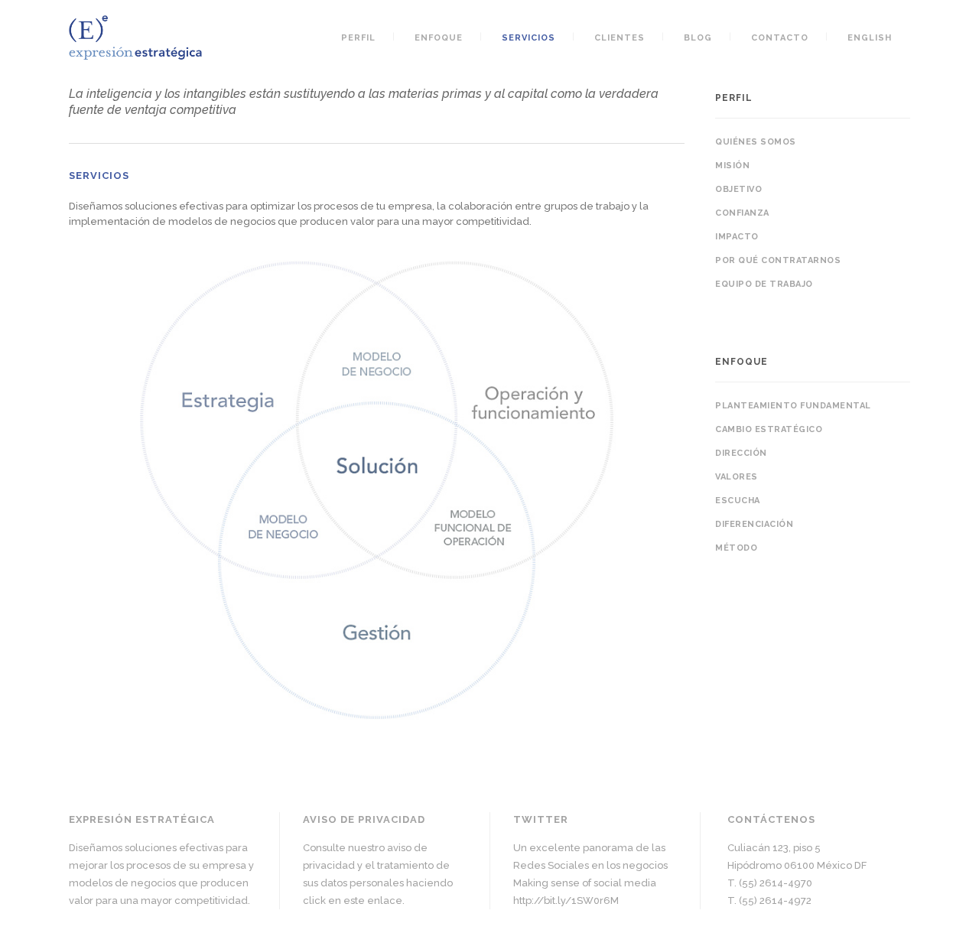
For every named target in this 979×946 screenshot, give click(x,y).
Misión (732, 166)
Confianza (742, 213)
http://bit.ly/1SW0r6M (566, 900)
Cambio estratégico (768, 429)
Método (736, 548)
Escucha (737, 501)
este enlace (372, 900)
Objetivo (738, 189)
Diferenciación (754, 524)
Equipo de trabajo (764, 284)
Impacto (737, 237)
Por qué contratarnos (778, 260)
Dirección (741, 453)
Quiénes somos (755, 142)
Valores (736, 477)
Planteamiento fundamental (793, 406)
